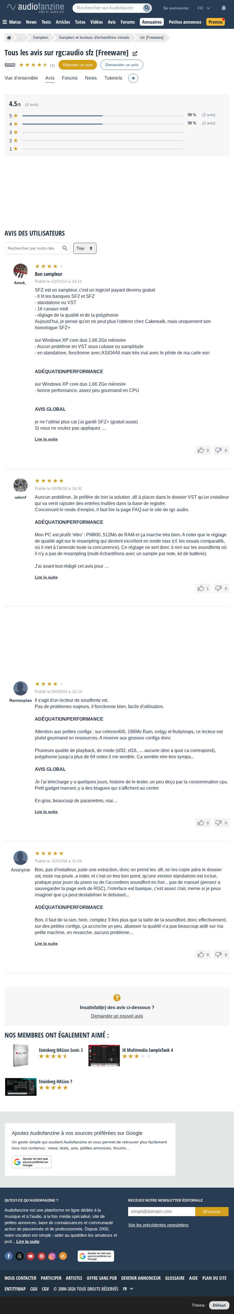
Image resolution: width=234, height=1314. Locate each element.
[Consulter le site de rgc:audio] (133, 53)
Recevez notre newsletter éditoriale (165, 1200)
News (91, 78)
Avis (50, 78)
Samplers (41, 37)
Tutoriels (113, 78)
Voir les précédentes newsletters (158, 1224)
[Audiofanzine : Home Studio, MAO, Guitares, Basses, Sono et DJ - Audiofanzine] (35, 8)
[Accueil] (9, 37)
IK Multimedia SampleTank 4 (147, 1050)
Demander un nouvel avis (117, 1016)
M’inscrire (212, 1211)
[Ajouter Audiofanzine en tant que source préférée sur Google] (32, 1162)
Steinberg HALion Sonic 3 (61, 1050)
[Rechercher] (65, 248)
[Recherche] (147, 8)
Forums (70, 78)
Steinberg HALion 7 (55, 1081)
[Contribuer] (133, 78)
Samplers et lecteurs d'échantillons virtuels (94, 37)
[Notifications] (223, 8)
